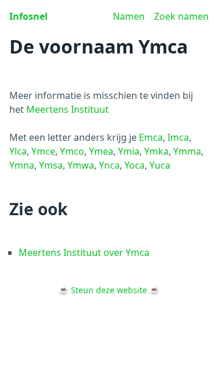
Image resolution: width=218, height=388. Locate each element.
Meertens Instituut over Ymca (84, 252)
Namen (129, 16)
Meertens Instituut (67, 109)
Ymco (72, 151)
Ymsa (51, 165)
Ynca (109, 165)
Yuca (159, 165)
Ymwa (80, 165)
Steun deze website (109, 290)
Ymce (43, 151)
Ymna (21, 165)
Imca (178, 137)
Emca (151, 137)
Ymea (101, 151)
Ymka (156, 151)
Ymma (187, 151)
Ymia (129, 151)
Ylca (18, 151)
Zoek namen (181, 16)
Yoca (134, 165)
